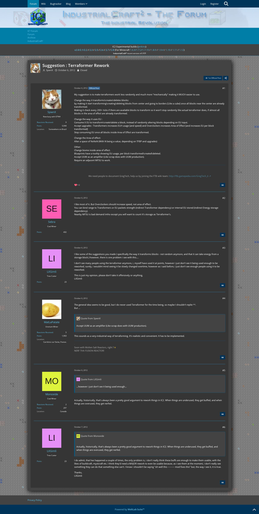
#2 (223, 197)
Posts (39, 125)
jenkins (141, 46)
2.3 (91, 49)
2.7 (107, 49)
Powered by (129, 509)
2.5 (96, 49)
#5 (223, 370)
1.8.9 (153, 49)
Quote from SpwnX (91, 318)
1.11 (175, 49)
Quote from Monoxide (92, 435)
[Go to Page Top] (254, 509)
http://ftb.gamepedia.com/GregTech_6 (188, 175)
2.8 (112, 49)
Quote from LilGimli (91, 379)
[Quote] (222, 185)
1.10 (168, 49)
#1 (223, 88)
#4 (223, 298)
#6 (223, 427)
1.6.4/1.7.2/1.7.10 (139, 49)
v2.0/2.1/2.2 (80, 49)
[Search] (226, 4)
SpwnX (49, 70)
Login (203, 3)
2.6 (102, 49)
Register (214, 3)
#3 (223, 247)
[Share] (225, 78)
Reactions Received (45, 122)
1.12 (181, 49)
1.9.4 (161, 49)
